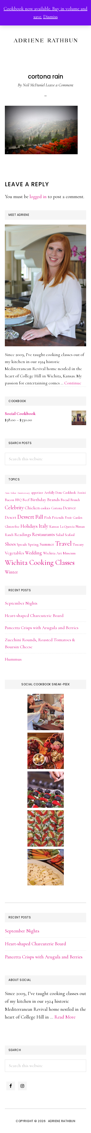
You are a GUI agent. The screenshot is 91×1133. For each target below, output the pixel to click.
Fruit (68, 518)
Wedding (33, 553)
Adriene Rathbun (45, 39)
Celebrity (14, 507)
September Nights (21, 603)
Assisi (81, 493)
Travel (63, 544)
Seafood (69, 535)
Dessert (25, 516)
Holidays (29, 526)
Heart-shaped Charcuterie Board (34, 615)
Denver (69, 507)
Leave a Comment (59, 85)
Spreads (22, 544)
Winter (11, 572)
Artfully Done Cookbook (60, 493)
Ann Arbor (10, 492)
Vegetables (14, 553)
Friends (58, 517)
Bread (65, 499)
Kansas (54, 527)
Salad (60, 534)
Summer (47, 544)
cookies (45, 508)
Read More (64, 1017)
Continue (72, 383)
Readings (22, 534)
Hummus (13, 659)
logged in (38, 197)
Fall (39, 517)
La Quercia (67, 527)
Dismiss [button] (50, 17)
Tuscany (78, 544)
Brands (53, 499)
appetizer (37, 493)
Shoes (10, 544)
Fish (47, 517)
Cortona (56, 508)
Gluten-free (12, 527)
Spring (33, 544)
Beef (26, 499)
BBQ (18, 500)
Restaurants (43, 534)
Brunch (75, 500)
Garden (77, 518)
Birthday (38, 499)
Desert (10, 517)
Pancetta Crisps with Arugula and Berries (41, 627)
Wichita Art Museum (59, 553)
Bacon (9, 499)
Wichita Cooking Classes (39, 562)
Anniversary (23, 492)
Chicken (32, 507)
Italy (43, 526)
